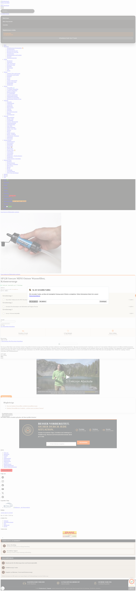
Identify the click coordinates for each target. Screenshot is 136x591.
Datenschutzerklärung (34, 296)
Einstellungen (103, 301)
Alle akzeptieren (33, 301)
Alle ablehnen (43, 301)
